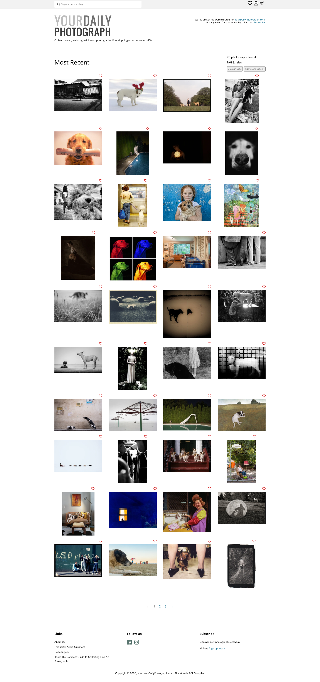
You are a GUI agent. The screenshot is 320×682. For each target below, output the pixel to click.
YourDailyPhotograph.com (250, 19)
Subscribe (259, 22)
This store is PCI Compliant (190, 673)
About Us (59, 642)
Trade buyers (61, 652)
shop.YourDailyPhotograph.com (155, 673)
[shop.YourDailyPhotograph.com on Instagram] (136, 643)
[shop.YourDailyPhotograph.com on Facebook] (129, 643)
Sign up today (216, 648)
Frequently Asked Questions (69, 647)
